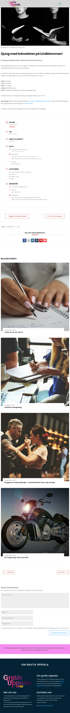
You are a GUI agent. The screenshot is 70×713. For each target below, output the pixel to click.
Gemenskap (10, 226)
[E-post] (45, 240)
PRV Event (10, 572)
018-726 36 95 (15, 164)
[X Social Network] (28, 240)
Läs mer (11, 141)
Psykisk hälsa (15, 176)
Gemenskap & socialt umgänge (21, 172)
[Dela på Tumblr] (37, 240)
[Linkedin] (33, 240)
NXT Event (61, 572)
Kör (18, 226)
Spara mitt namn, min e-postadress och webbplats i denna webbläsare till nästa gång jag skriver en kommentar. (36, 628)
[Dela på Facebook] (24, 240)
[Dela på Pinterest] (41, 240)
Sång (12, 179)
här (44, 96)
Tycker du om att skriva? (13, 332)
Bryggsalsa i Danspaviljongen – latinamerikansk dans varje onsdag (29, 482)
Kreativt (13, 174)
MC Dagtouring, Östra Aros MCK (16, 557)
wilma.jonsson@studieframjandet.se (39, 101)
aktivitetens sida (27, 103)
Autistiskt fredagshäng (13, 407)
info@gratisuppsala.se (46, 706)
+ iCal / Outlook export (54, 216)
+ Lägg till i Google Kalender (17, 216)
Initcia (62, 681)
